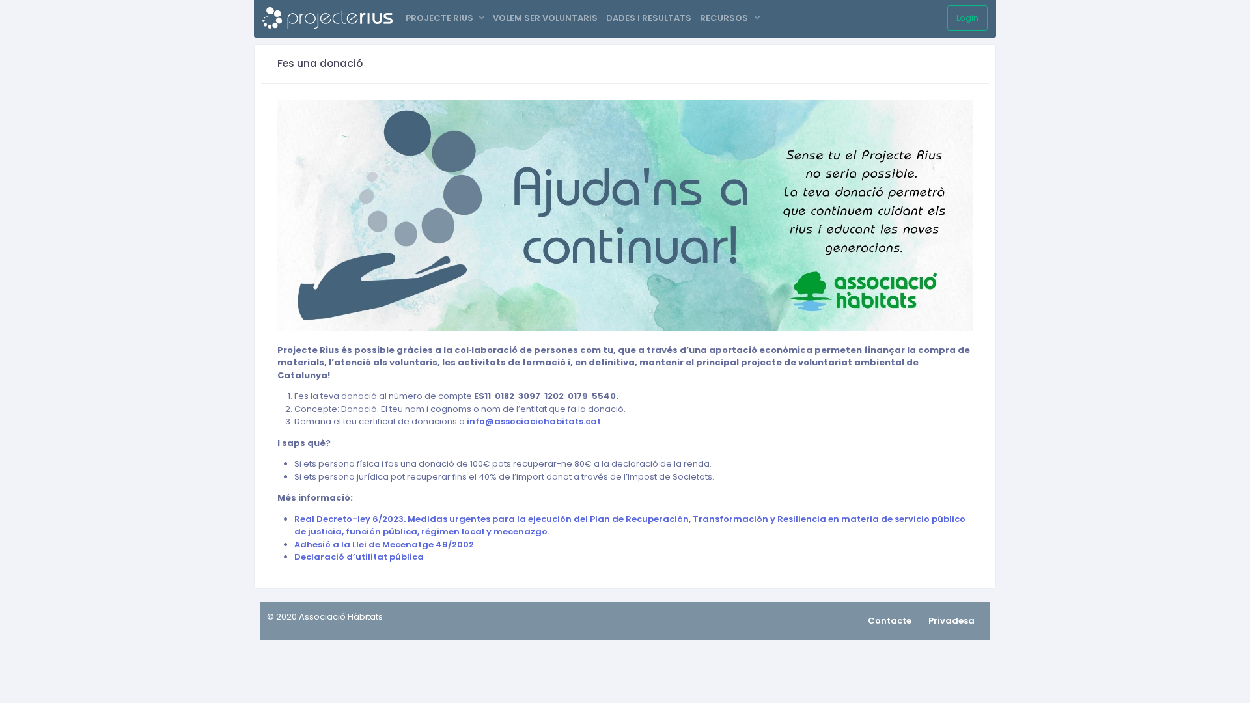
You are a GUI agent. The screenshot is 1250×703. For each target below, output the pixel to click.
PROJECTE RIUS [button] (440, 18)
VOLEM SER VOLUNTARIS (545, 18)
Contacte (889, 620)
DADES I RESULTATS (648, 18)
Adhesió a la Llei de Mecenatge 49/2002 (384, 544)
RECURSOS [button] (725, 18)
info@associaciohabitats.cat (534, 421)
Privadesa (951, 620)
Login (967, 18)
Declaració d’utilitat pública (359, 557)
